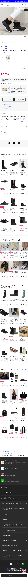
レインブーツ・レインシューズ (9, 453)
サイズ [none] (2, 65)
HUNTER (5, 46)
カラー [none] (2, 57)
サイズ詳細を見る (23, 68)
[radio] (8, 58)
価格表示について (7, 104)
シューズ (13, 451)
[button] (14, 24)
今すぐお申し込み (11, 92)
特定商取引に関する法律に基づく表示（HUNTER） (12, 138)
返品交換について (7, 108)
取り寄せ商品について (8, 106)
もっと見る (23, 121)
